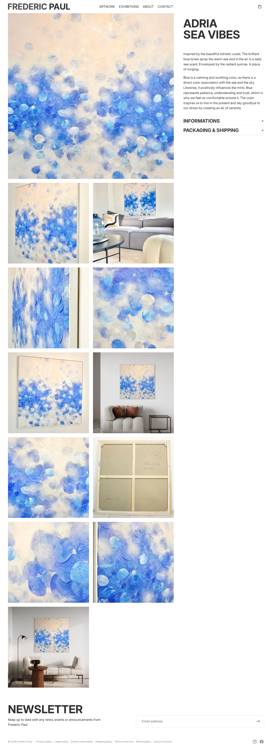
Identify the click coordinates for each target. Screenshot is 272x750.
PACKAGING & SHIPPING (211, 130)
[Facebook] (261, 741)
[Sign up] (258, 721)
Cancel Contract (162, 741)
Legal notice (61, 741)
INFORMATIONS (201, 121)
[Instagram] (254, 741)
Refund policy (143, 741)
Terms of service (124, 741)
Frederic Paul (24, 741)
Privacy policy (44, 741)
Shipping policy (104, 741)
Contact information (81, 741)
